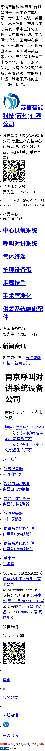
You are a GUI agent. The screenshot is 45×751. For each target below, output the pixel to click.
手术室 (8, 564)
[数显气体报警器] (16, 498)
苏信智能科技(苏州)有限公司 (23, 115)
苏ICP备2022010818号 (26, 601)
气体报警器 (12, 519)
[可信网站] (41, 744)
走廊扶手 (14, 283)
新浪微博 (16, 429)
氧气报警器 (12, 474)
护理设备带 (17, 270)
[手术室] (9, 558)
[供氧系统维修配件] (18, 528)
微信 (27, 429)
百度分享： (8, 429)
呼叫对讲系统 (20, 243)
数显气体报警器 (16, 504)
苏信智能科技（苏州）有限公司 (23, 578)
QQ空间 (12, 429)
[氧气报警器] (13, 469)
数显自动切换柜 (16, 489)
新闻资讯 (22, 363)
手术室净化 (17, 296)
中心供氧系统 (20, 230)
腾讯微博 (20, 429)
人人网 (24, 429)
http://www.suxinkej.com (24, 426)
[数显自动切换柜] (16, 484)
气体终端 (14, 256)
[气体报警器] (13, 513)
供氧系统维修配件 (18, 534)
